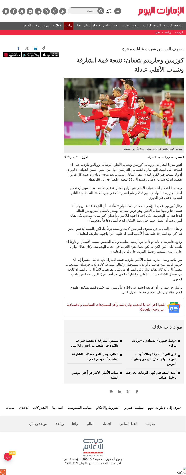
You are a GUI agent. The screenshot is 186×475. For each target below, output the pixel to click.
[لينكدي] (38, 11)
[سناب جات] (5, 11)
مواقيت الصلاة (32, 25)
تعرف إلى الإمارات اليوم (164, 408)
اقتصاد (97, 25)
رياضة (68, 25)
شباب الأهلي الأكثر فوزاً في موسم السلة (95, 375)
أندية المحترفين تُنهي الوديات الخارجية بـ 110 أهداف (151, 375)
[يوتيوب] (46, 11)
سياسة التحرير (133, 408)
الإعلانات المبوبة (52, 25)
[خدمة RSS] (62, 11)
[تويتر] (21, 11)
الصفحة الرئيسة (172, 25)
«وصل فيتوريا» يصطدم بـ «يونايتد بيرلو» (154, 343)
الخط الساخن (111, 25)
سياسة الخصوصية (80, 408)
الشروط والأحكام (108, 408)
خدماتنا (10, 408)
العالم (86, 25)
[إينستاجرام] (30, 11)
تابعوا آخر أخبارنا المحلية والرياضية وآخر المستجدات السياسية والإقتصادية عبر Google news (116, 307)
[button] (100, 10)
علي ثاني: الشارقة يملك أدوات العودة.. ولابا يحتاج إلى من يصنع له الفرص (154, 359)
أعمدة (136, 25)
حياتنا (78, 25)
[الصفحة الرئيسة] (161, 2)
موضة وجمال (38, 424)
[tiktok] (54, 11)
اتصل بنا (57, 408)
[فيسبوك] (13, 11)
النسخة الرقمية (152, 25)
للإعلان (24, 408)
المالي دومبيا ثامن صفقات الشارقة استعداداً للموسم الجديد (95, 356)
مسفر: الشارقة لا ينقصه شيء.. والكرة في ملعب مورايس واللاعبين (94, 343)
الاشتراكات (40, 408)
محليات (126, 25)
